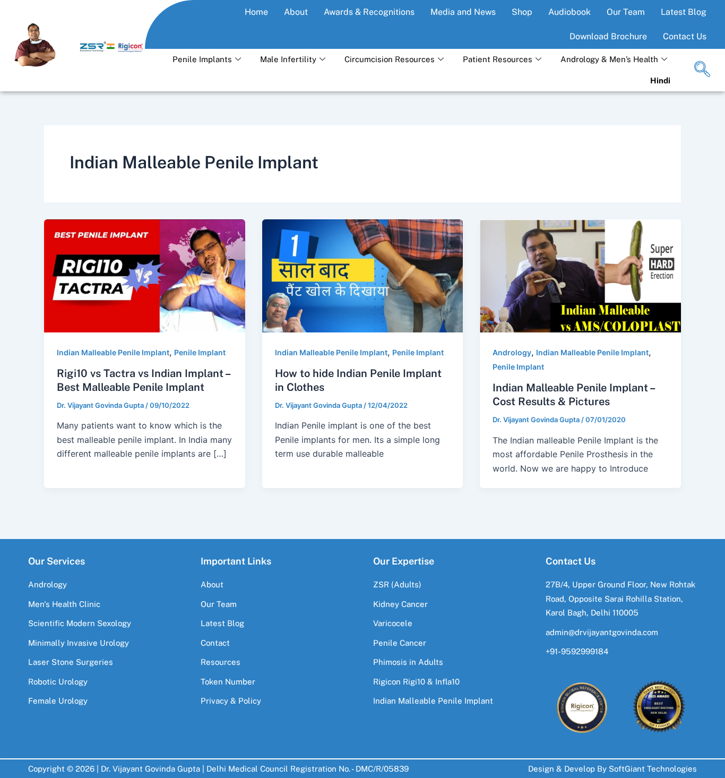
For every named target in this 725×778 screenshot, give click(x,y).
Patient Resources (497, 59)
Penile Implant (200, 352)
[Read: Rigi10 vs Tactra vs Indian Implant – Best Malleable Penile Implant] (144, 275)
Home (256, 12)
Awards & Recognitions (369, 12)
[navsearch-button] (702, 70)
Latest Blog (683, 12)
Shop (522, 12)
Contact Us (684, 36)
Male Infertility (288, 59)
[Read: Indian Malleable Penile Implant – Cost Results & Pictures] (580, 275)
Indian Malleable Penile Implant (113, 352)
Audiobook (569, 12)
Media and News (463, 12)
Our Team (626, 12)
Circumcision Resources (389, 59)
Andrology (512, 352)
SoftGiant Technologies (653, 768)
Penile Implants (202, 59)
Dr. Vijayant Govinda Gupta (150, 768)
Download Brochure (608, 36)
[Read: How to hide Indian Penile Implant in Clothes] (362, 275)
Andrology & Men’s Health (609, 59)
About (296, 12)
